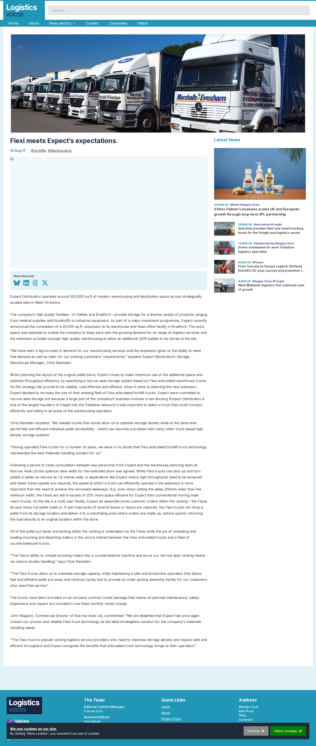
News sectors (60, 23)
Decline (253, 731)
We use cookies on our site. (33, 729)
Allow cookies (285, 731)
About (34, 23)
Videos (142, 23)
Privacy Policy (171, 719)
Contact (92, 23)
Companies (118, 23)
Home (13, 23)
